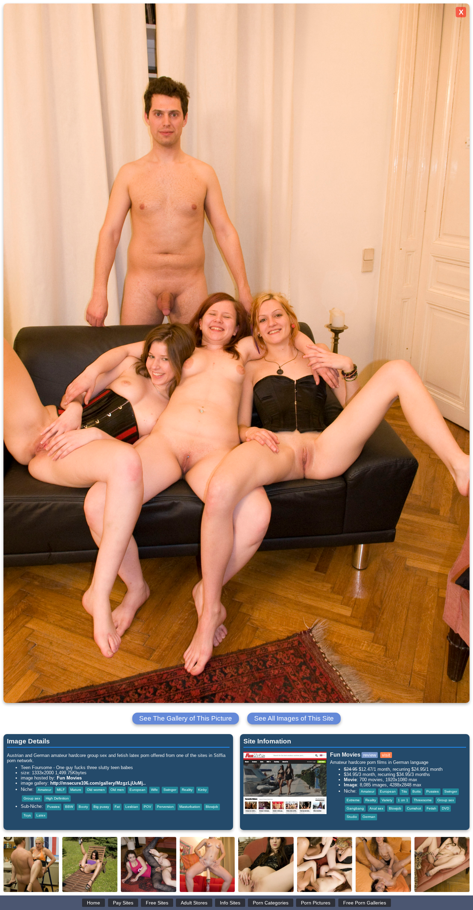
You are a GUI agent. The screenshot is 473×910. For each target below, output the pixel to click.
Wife (154, 790)
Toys (27, 815)
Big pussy (101, 807)
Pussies (53, 807)
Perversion (165, 807)
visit (386, 755)
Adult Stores (194, 902)
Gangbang (355, 808)
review (369, 755)
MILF (61, 790)
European (137, 790)
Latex (40, 815)
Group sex (32, 798)
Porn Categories (270, 902)
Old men (117, 790)
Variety (387, 800)
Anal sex (376, 808)
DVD (445, 808)
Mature (75, 790)
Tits (404, 791)
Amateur (44, 790)
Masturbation (189, 807)
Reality (187, 790)
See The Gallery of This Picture (185, 718)
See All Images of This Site (294, 718)
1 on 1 (403, 800)
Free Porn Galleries (364, 902)
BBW (69, 807)
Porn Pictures (315, 902)
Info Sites (230, 902)
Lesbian (131, 807)
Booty (83, 807)
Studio (352, 817)
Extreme (353, 800)
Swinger (169, 790)
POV (147, 807)
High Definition (57, 798)
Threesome (423, 800)
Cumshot (414, 808)
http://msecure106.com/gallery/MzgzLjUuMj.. (98, 783)
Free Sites (157, 902)
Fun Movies (69, 777)
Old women (96, 790)
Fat (117, 807)
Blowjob (212, 807)
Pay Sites (123, 902)
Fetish (431, 808)
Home (93, 902)
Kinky (202, 790)
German (369, 817)
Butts (416, 791)
